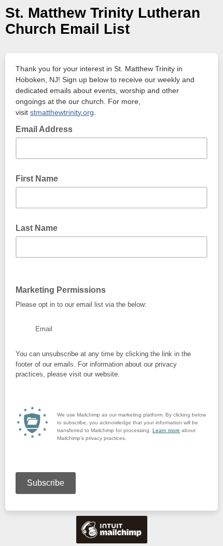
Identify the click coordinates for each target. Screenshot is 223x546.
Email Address (47, 128)
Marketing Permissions (64, 289)
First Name (37, 178)
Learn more (166, 430)
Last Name (37, 228)
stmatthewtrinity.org (62, 112)
